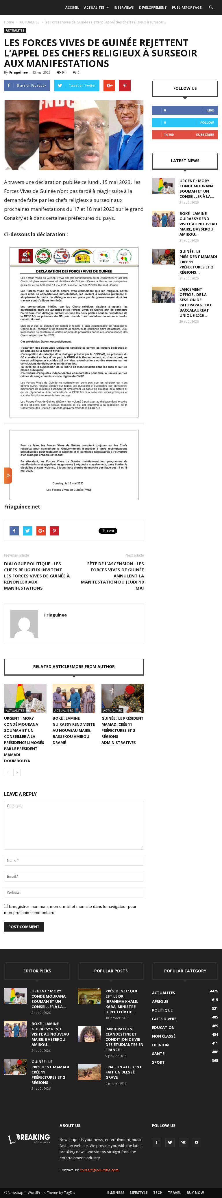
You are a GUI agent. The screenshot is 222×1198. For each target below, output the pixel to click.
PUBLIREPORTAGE (186, 7)
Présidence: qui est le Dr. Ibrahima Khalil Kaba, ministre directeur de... (122, 1001)
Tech (157, 1192)
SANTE (158, 1053)
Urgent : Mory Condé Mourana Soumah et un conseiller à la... (197, 188)
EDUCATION (163, 1027)
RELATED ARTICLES (52, 666)
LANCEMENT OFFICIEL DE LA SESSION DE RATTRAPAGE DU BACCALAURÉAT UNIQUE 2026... (195, 302)
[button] (211, 7)
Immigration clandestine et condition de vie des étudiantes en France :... (124, 1039)
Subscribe (205, 134)
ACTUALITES (94, 7)
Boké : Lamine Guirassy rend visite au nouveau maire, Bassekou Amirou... (198, 224)
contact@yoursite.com (99, 1170)
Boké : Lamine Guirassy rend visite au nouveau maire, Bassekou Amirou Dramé (74, 730)
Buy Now (195, 1192)
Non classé (163, 1036)
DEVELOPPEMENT (153, 7)
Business (115, 1192)
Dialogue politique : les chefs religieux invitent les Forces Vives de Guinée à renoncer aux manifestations (37, 576)
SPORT (158, 1062)
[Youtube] (196, 1142)
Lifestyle (139, 1192)
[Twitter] (170, 1142)
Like (210, 110)
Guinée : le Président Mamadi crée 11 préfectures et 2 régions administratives (122, 730)
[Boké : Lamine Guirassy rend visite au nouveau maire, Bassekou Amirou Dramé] (74, 698)
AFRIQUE (160, 1001)
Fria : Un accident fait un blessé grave (124, 1072)
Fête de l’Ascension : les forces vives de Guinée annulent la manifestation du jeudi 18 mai (112, 576)
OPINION (160, 1044)
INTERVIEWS (124, 7)
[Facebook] (156, 1142)
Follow (207, 122)
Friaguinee (18, 72)
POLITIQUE (162, 1010)
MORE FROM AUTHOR (93, 666)
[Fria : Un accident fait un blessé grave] (89, 1072)
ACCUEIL (72, 7)
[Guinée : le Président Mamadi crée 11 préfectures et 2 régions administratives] (122, 698)
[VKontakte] (183, 1142)
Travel (174, 1192)
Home (9, 22)
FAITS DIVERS (164, 1018)
